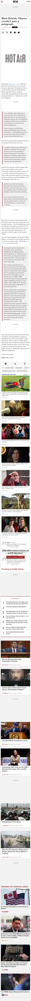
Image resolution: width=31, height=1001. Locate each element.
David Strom (5, 774)
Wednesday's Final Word (11, 822)
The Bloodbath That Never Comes (15, 741)
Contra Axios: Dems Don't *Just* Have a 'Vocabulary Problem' (14, 689)
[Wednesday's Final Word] (15, 812)
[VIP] (28, 1)
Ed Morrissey (7, 27)
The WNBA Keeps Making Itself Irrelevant (15, 992)
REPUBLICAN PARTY (22, 371)
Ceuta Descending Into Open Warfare (16, 607)
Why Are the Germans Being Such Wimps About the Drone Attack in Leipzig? (15, 851)
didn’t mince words (14, 84)
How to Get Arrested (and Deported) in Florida (11, 660)
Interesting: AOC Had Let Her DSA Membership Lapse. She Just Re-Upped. (15, 769)
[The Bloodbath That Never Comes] (15, 730)
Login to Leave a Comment (15, 557)
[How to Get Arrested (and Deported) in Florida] (15, 649)
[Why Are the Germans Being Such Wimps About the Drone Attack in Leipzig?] (15, 839)
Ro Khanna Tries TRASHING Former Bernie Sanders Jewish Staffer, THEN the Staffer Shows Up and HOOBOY (15, 935)
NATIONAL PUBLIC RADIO (8, 371)
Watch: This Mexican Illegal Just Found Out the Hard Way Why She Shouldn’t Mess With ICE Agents (14, 964)
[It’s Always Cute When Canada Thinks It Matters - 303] (15, 896)
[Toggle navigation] (2, 1)
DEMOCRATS (19, 367)
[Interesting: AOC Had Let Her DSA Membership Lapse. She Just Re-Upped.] (15, 757)
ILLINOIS (26, 367)
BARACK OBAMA (9, 367)
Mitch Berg (5, 744)
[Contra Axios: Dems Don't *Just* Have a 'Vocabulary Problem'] (15, 677)
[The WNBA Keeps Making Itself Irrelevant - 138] (15, 982)
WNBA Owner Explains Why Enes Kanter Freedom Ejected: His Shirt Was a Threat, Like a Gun (17, 622)
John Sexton (5, 665)
